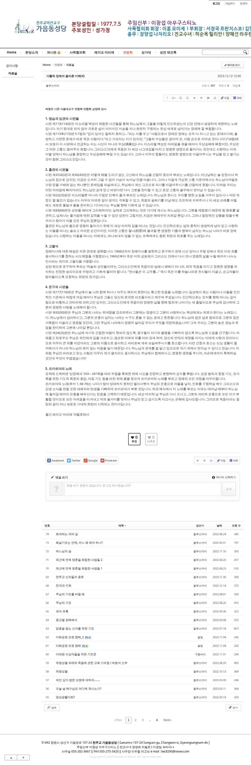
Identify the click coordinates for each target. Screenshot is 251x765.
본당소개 (31, 52)
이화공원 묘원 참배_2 (70, 637)
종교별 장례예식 (66, 620)
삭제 (239, 98)
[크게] (180, 97)
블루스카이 (52, 85)
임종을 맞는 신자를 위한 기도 (75, 628)
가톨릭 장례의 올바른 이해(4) (65, 76)
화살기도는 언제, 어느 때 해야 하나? (79, 543)
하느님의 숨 (63, 551)
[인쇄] (215, 97)
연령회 (128, 52)
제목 (121, 525)
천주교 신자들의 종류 (70, 577)
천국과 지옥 (63, 585)
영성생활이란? (65, 697)
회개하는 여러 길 (67, 534)
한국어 (243, 3)
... (150, 720)
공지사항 (12, 66)
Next (166, 720)
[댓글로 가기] (208, 97)
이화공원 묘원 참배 (69, 646)
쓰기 (235, 707)
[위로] (194, 97)
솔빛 (200, 637)
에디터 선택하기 (225, 477)
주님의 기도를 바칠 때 (70, 594)
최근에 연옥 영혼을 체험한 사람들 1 (79, 568)
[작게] (187, 97)
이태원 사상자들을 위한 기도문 (76, 654)
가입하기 (230, 3)
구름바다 (200, 654)
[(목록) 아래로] (201, 97)
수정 (226, 98)
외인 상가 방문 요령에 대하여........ (78, 680)
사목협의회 (78, 52)
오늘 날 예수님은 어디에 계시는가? (78, 688)
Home (11, 52)
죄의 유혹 (62, 611)
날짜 (219, 525)
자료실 (12, 73)
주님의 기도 (63, 603)
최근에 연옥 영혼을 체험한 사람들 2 (79, 560)
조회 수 (236, 525)
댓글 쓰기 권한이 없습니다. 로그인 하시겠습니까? (98, 485)
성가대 (146, 52)
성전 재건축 (168, 52)
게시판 (51, 52)
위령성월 (62, 671)
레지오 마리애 (104, 52)
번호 (47, 525)
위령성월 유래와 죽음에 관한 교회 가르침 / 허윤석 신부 (91, 663)
